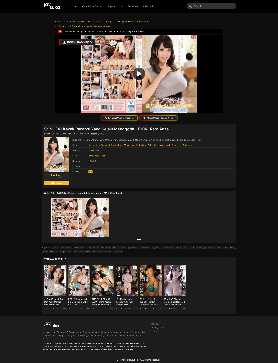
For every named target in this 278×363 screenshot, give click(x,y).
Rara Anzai (93, 155)
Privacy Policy (157, 327)
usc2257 (155, 323)
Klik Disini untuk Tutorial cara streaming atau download (83, 26)
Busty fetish (94, 145)
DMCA (154, 331)
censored (105, 247)
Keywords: (46, 247)
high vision (145, 247)
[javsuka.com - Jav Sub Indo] (54, 6)
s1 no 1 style (214, 247)
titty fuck (118, 251)
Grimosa (131, 145)
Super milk (177, 145)
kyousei (156, 247)
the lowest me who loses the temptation (92, 251)
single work (229, 247)
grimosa (132, 247)
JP (89, 166)
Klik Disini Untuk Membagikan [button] (120, 118)
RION (102, 155)
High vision (141, 145)
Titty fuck (187, 145)
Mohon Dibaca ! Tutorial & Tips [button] (160, 118)
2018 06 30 (66, 247)
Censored (105, 145)
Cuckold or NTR (118, 145)
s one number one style (195, 247)
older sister (168, 247)
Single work (164, 145)
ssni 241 (54, 251)
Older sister (153, 145)
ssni (45, 251)
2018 (55, 247)
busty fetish (92, 247)
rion (179, 247)
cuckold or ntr (119, 247)
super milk (65, 251)
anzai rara (79, 247)
